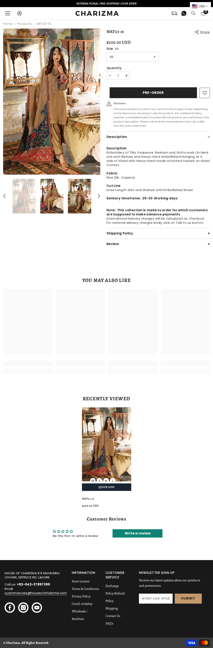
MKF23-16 (88, 499)
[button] (4, 196)
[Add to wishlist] (204, 93)
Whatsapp (183, 13)
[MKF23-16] (106, 444)
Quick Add (107, 487)
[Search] (193, 13)
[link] (27, 363)
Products (24, 24)
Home (8, 24)
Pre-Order (153, 92)
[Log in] (19, 13)
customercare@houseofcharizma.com (36, 593)
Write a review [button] (138, 533)
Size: (112, 49)
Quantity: (114, 68)
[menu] (7, 13)
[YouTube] (37, 607)
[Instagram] (23, 607)
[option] (51, 102)
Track (174, 13)
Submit (188, 598)
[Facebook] (10, 607)
